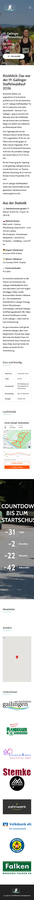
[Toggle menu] (30, 7)
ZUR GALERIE (13, 56)
